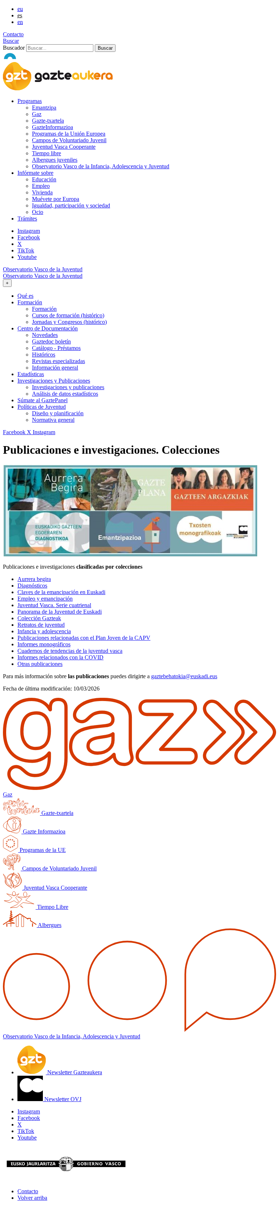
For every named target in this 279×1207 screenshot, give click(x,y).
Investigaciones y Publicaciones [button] (53, 381)
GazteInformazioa (52, 127)
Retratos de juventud (41, 625)
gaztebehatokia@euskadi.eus (184, 676)
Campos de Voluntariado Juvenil (69, 140)
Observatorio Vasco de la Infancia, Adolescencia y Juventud (100, 166)
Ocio (37, 212)
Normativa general (53, 420)
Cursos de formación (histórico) (68, 315)
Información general (55, 367)
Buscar (11, 41)
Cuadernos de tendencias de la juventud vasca (69, 651)
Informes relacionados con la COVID (60, 657)
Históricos (43, 354)
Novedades (45, 335)
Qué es (25, 296)
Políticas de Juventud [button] (41, 407)
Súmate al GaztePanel (42, 400)
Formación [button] (29, 302)
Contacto (13, 34)
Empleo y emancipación (45, 599)
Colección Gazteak (39, 618)
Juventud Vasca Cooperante (64, 147)
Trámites (27, 218)
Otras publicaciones (39, 664)
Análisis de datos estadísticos (65, 394)
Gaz (36, 114)
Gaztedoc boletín (51, 341)
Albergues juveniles (54, 160)
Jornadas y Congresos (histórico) (69, 322)
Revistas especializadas (58, 361)
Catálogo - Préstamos (56, 348)
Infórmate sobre (35, 173)
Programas (29, 101)
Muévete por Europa (55, 199)
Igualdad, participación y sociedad (71, 205)
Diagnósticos (32, 585)
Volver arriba (32, 1198)
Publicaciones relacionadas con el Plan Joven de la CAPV (83, 638)
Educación (44, 179)
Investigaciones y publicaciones (68, 387)
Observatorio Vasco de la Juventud (42, 269)
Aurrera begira (34, 579)
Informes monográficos (43, 644)
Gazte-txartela (48, 121)
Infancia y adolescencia (44, 631)
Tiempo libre (46, 153)
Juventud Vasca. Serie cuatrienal (54, 605)
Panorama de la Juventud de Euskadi (59, 612)
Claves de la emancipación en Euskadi (61, 592)
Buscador (14, 48)
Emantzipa (44, 107)
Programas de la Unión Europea (68, 134)
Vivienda (42, 192)
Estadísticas (30, 374)
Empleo (41, 186)
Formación (44, 309)
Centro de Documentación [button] (47, 328)
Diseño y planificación (58, 413)
